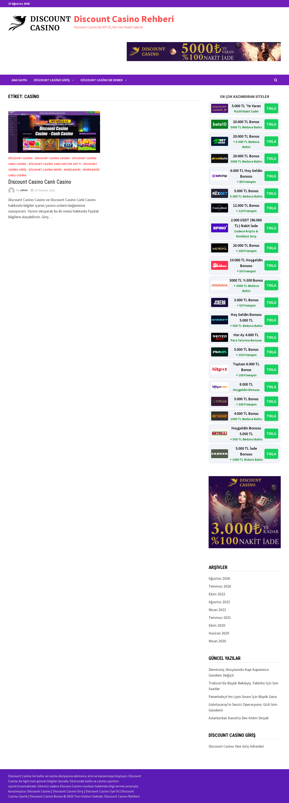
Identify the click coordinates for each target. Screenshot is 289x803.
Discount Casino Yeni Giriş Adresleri (236, 746)
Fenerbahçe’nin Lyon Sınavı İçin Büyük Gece (243, 696)
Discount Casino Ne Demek (102, 80)
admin (24, 190)
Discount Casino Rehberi (124, 19)
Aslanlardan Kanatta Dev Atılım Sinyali (238, 717)
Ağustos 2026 (219, 578)
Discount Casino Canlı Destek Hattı (55, 164)
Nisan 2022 (217, 609)
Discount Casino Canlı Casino (39, 182)
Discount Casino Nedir (45, 169)
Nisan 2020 (217, 641)
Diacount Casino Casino (52, 158)
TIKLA (271, 108)
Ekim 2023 (217, 594)
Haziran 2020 (219, 633)
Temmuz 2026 (220, 586)
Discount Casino (20, 158)
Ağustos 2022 (219, 601)
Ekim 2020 (217, 625)
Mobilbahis (72, 169)
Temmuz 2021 (220, 617)
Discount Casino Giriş (52, 80)
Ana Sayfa (19, 80)
